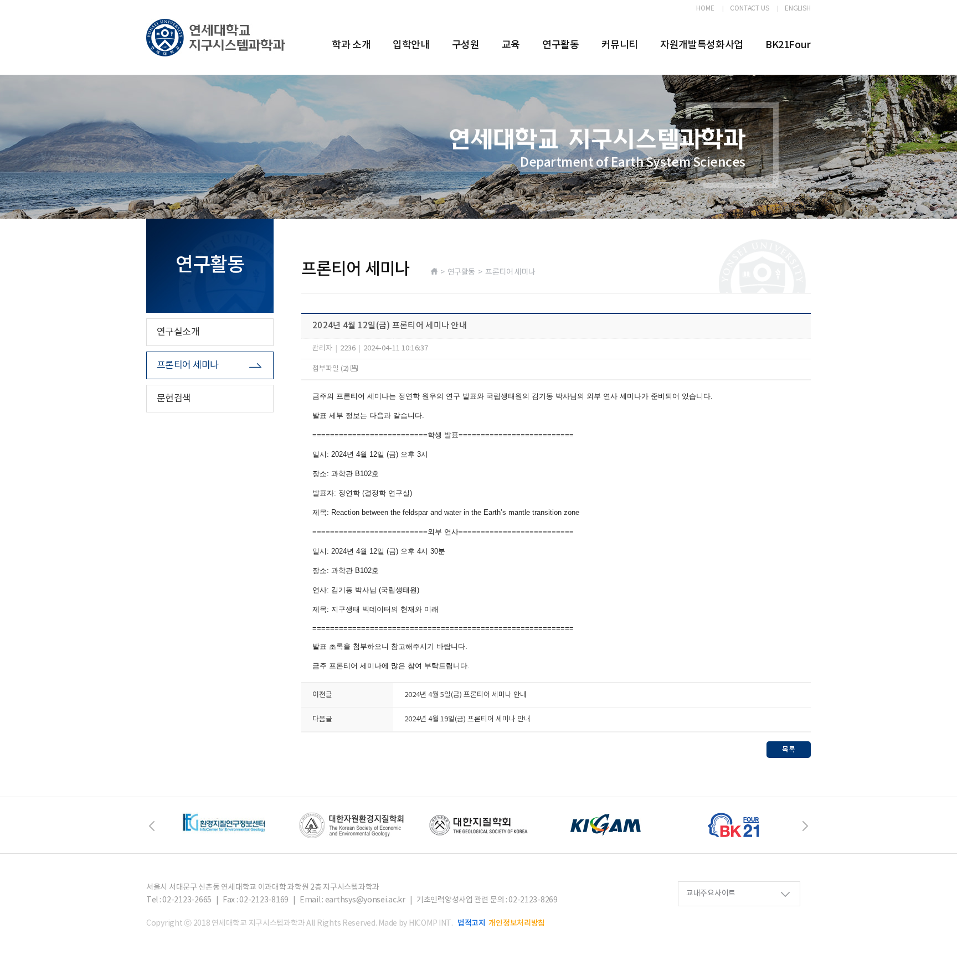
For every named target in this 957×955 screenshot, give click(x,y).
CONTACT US (749, 9)
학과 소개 (351, 45)
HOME (705, 9)
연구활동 (560, 45)
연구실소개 (178, 332)
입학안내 (411, 45)
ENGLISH (798, 9)
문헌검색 (174, 398)
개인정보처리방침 (516, 923)
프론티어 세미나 (188, 365)
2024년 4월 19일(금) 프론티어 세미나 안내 (467, 719)
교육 (511, 45)
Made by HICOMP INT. (415, 923)
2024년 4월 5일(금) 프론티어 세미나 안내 (465, 695)
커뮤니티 (620, 45)
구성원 (466, 45)
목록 (788, 749)
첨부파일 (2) (331, 369)
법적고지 (471, 923)
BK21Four (788, 45)
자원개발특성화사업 (701, 45)
